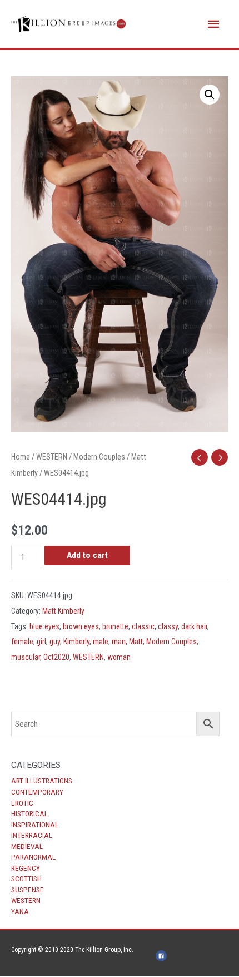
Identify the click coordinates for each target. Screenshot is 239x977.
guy (54, 641)
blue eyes (44, 626)
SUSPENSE (27, 889)
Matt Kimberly (63, 610)
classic (143, 626)
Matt (136, 641)
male (100, 641)
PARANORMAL (33, 856)
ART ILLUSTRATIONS (41, 780)
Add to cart (87, 555)
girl (41, 641)
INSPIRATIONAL (34, 824)
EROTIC (22, 802)
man (119, 641)
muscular (25, 657)
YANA (20, 911)
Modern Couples (99, 456)
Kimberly (76, 641)
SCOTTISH (26, 878)
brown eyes (81, 626)
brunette (115, 626)
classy (168, 626)
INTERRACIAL (31, 835)
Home (20, 456)
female (22, 641)
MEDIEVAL (27, 846)
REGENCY (25, 867)
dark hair (194, 626)
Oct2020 (56, 657)
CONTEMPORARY (37, 791)
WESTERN (26, 900)
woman (119, 657)
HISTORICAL (29, 813)
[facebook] (163, 955)
